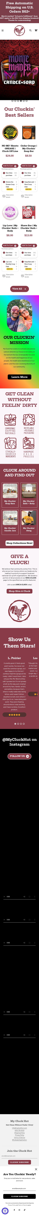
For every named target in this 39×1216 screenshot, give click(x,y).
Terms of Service (19, 1137)
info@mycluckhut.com (19, 1128)
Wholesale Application (19, 1140)
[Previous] (4, 71)
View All (17, 288)
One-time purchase (9, 174)
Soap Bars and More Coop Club (29, 185)
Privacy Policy (19, 1135)
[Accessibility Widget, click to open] (5, 1211)
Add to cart (8, 165)
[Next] (34, 71)
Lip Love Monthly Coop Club (10, 265)
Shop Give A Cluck (19, 591)
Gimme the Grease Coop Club (10, 185)
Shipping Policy (19, 1133)
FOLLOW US (17, 756)
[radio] (4, 173)
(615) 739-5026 (19, 1130)
